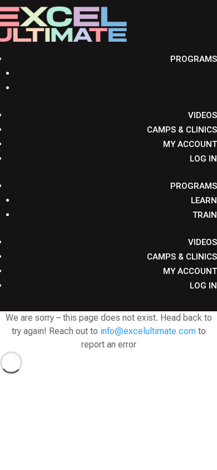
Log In (203, 159)
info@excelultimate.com (148, 331)
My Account (190, 144)
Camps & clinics (182, 130)
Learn (204, 73)
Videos (202, 115)
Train (205, 88)
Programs (193, 59)
